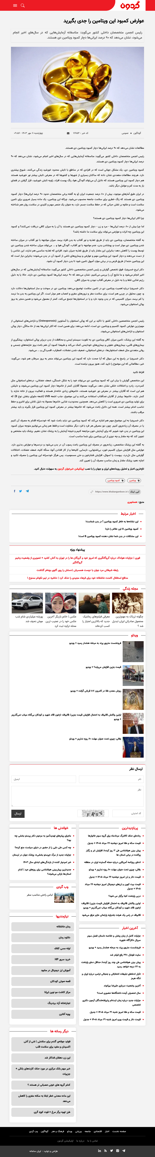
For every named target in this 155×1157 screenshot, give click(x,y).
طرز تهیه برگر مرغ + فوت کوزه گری (52, 1112)
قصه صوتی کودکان (60, 981)
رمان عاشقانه (63, 927)
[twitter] (20, 491)
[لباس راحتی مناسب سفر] (64, 898)
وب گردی (33, 1131)
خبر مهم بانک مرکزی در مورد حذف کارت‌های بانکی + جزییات (43, 1071)
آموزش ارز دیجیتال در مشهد (55, 970)
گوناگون (137, 133)
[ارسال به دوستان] (68, 133)
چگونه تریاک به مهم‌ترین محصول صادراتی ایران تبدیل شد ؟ (127, 621)
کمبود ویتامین (114, 480)
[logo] (130, 5)
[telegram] (27, 491)
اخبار (107, 1131)
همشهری (132, 502)
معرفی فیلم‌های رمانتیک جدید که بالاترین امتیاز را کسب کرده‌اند (96, 621)
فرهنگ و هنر (57, 1131)
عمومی (125, 133)
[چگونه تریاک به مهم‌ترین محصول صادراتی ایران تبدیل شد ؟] (127, 603)
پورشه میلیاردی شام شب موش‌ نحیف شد (29, 619)
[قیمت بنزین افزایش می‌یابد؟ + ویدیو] (133, 675)
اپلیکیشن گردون (65, 1141)
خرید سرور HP (62, 959)
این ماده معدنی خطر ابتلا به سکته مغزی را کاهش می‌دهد (44, 1098)
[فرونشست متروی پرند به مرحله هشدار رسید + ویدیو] (133, 651)
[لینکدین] (99, 1151)
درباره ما (80, 1141)
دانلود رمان (64, 938)
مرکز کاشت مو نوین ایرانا (57, 992)
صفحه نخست (119, 1131)
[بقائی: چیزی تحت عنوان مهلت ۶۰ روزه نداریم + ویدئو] (133, 747)
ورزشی (78, 1131)
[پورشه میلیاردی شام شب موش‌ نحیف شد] (27, 603)
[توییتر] (111, 1151)
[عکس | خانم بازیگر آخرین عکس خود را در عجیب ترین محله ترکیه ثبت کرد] (60, 603)
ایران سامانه (35, 1151)
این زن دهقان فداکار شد (57, 1058)
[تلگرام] (123, 1151)
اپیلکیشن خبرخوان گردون (70, 469)
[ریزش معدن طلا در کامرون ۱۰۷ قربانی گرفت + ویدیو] (133, 699)
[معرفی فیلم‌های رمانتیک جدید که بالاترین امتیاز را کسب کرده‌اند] (94, 603)
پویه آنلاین (64, 1014)
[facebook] (14, 491)
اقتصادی (98, 1131)
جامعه (88, 1131)
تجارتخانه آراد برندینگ (59, 1003)
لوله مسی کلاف (62, 949)
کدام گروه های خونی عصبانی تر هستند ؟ (49, 1085)
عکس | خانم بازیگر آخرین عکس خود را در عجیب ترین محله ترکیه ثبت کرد (61, 621)
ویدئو (69, 1131)
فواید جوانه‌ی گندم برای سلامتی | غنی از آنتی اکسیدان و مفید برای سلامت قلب (47, 1044)
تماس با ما (92, 1141)
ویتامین (132, 480)
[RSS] (105, 1151)
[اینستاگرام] (117, 1151)
